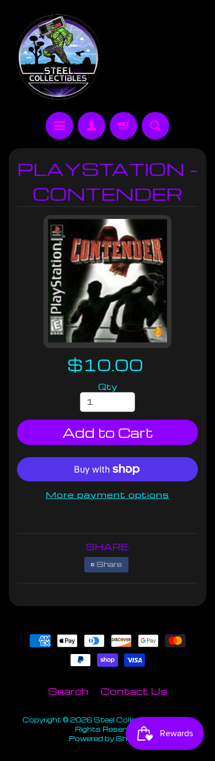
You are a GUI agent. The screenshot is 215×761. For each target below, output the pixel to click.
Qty (107, 386)
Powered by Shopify (107, 738)
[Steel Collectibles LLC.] (58, 57)
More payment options (107, 494)
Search (68, 690)
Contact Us (133, 690)
